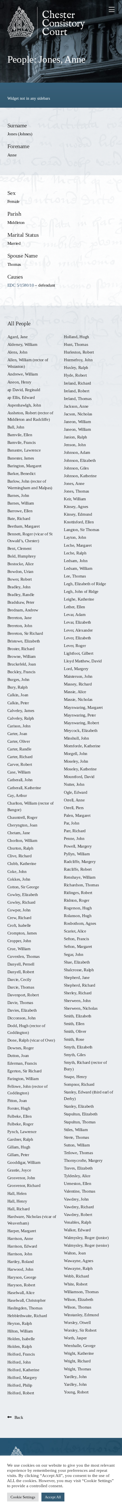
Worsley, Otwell (77, 1322)
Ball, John (15, 427)
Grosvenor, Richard (23, 1185)
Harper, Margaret (21, 1230)
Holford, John (19, 1362)
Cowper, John (19, 909)
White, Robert (75, 1284)
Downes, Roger (20, 1047)
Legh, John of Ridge (81, 591)
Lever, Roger (75, 645)
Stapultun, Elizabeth (81, 1113)
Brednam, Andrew (22, 609)
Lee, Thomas (75, 576)
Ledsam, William (78, 568)
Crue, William (19, 948)
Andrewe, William (22, 374)
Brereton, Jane (19, 617)
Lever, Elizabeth (77, 637)
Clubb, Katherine (21, 863)
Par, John (71, 823)
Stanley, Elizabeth (79, 1106)
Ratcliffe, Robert (78, 869)
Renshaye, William (80, 877)
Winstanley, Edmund (81, 1314)
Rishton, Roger (76, 900)
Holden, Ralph (19, 1346)
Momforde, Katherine (82, 745)
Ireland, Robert (76, 390)
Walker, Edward (77, 1229)
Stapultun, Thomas (80, 1121)
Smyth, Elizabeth (78, 1046)
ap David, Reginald (23, 389)
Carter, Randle (19, 748)
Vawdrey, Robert (78, 1214)
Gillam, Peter (18, 1154)
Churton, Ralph (20, 848)
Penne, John (74, 838)
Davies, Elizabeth (22, 1010)
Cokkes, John (18, 879)
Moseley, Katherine (80, 768)
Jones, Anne (74, 483)
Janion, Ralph (75, 436)
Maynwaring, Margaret (83, 707)
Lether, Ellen (74, 606)
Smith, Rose (74, 1039)
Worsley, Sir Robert (80, 1330)
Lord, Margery (76, 668)
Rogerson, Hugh (78, 907)
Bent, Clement (19, 548)
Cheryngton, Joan (22, 825)
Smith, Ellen (74, 1023)
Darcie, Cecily (19, 979)
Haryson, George (21, 1277)
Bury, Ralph (17, 687)
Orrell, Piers (74, 807)
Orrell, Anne (74, 799)
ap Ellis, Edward (21, 397)
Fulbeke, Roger (20, 1123)
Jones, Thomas (76, 491)
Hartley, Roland (20, 1261)
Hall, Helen (17, 1193)
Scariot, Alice (75, 931)
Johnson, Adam (77, 452)
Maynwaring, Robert (81, 722)
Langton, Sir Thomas (81, 529)
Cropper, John (19, 940)
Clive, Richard (19, 855)
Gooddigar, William (23, 1162)
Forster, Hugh (18, 1108)
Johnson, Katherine (80, 475)
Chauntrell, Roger (22, 817)
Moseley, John (76, 761)
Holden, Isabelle (21, 1338)
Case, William (19, 772)
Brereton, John (19, 625)
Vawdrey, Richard (79, 1206)
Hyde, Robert (75, 375)
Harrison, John (19, 1253)
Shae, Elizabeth (77, 962)
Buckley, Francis (21, 671)
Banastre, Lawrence (24, 450)
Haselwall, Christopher (26, 1300)
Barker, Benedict (21, 473)
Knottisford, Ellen (79, 521)
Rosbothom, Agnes (80, 923)
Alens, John (17, 352)
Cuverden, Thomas (23, 956)
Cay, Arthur (17, 795)
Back (18, 1417)
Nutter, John (74, 784)
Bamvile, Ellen (19, 434)
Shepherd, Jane (77, 977)
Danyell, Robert (20, 971)
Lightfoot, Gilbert (78, 653)
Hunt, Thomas (76, 344)
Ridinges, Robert (78, 892)
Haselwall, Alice (21, 1292)
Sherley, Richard (78, 992)
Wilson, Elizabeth (78, 1299)
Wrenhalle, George (80, 1345)
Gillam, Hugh (18, 1146)
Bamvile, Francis (21, 442)
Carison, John (19, 725)
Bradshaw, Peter (20, 602)
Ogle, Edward (75, 792)
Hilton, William (20, 1331)
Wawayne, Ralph (78, 1268)
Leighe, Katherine (79, 599)
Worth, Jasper (75, 1337)
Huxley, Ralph (76, 367)
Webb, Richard (76, 1276)
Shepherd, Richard (79, 985)
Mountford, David (79, 776)
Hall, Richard (18, 1208)
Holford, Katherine (23, 1369)
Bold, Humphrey (21, 556)
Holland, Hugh (76, 336)
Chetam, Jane (18, 832)
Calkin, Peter (18, 702)
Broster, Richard (21, 648)
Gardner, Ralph (20, 1139)
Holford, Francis (21, 1354)
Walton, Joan (75, 1252)
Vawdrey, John (76, 1199)
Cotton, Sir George (23, 886)
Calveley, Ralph (20, 718)
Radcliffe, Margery (80, 861)
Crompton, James (22, 933)
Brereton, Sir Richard (25, 633)
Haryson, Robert (21, 1284)
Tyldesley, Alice (77, 1175)
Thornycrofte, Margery (83, 1160)
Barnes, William (20, 503)
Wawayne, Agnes (78, 1260)
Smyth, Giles (74, 1054)
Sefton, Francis (76, 938)
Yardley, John (75, 1376)
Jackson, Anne (76, 406)
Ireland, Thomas (77, 398)
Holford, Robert (20, 1392)
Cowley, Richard (21, 902)
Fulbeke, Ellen (19, 1116)
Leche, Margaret (77, 545)
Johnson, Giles (76, 468)
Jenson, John (75, 444)
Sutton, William (77, 1144)
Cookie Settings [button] (22, 1497)
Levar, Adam (75, 614)
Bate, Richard (18, 518)
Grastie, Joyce (19, 1170)
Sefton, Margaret (78, 946)
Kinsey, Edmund (78, 514)
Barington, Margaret (24, 465)
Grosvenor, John (21, 1177)
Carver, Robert (19, 764)
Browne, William (21, 656)
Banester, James (20, 458)
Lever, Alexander (78, 630)
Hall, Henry (17, 1201)
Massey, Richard (78, 683)
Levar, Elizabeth (77, 622)
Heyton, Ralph (19, 1323)
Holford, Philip (19, 1385)
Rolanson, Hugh (78, 915)
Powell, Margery (78, 846)
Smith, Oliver (75, 1031)
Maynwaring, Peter (80, 715)
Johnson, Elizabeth (80, 460)
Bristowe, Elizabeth (23, 640)
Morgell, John (75, 753)
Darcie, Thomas (20, 987)
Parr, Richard (75, 830)
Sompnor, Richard (79, 1084)
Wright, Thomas (77, 1368)
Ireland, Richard (77, 383)
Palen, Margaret (77, 815)
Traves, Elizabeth (78, 1168)
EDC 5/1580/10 (20, 285)
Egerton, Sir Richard (24, 1070)
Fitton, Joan (17, 1100)
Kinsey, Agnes (76, 506)
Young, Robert (76, 1391)
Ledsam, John (75, 560)
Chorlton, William (22, 840)
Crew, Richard (19, 917)
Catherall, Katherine (24, 787)
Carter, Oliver (18, 741)
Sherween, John (77, 1000)
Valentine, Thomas (79, 1191)
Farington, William (23, 1078)
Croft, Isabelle (19, 925)
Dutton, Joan (18, 1055)
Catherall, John (20, 779)
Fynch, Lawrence (22, 1131)
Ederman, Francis (22, 1063)
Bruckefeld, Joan (21, 664)
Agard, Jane (17, 336)
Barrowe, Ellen (20, 510)
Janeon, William (77, 421)
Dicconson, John (21, 1017)
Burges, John (18, 679)
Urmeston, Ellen (77, 1183)
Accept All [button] (53, 1497)
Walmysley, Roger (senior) (86, 1245)
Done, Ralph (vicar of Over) (31, 1040)
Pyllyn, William (77, 853)
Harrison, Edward (22, 1246)
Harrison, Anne (20, 1238)
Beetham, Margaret (23, 526)
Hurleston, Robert (79, 352)
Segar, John (73, 954)
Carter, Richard (20, 756)
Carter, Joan (17, 733)
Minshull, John (76, 738)
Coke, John (17, 871)
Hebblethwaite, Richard (27, 1315)
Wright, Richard (77, 1360)
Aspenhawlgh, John (24, 405)
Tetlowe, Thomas (78, 1152)
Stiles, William (76, 1129)
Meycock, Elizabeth (80, 730)
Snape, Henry (75, 1076)
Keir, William (75, 498)
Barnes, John (18, 495)
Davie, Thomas (20, 1002)
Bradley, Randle (20, 594)
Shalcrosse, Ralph (79, 969)
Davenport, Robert (23, 994)
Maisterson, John (78, 676)
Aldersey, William (22, 344)
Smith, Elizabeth (77, 1015)
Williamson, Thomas (81, 1291)
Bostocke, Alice (20, 563)
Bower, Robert (19, 579)
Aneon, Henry (19, 381)
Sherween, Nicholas (80, 1008)
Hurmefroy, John (78, 359)
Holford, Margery (22, 1377)
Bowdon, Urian (20, 571)
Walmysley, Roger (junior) (86, 1237)
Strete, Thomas (76, 1137)
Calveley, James (20, 710)
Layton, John (75, 537)
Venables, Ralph (77, 1222)
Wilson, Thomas (77, 1307)
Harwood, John (20, 1269)
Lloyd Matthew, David (83, 660)
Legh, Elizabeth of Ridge (85, 583)
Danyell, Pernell (20, 964)
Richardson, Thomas (81, 884)
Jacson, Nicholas (78, 413)
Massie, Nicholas (78, 699)
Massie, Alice (75, 691)
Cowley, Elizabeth (22, 894)
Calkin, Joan (17, 694)
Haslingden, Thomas (24, 1307)
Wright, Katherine (79, 1353)
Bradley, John (19, 586)
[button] (112, 9)
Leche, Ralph (75, 552)
